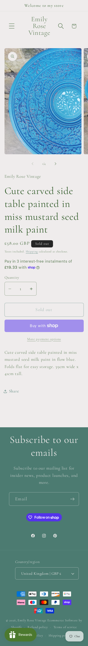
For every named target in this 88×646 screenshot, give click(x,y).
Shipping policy (60, 635)
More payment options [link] (44, 339)
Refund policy (38, 627)
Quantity (12, 277)
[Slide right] (55, 164)
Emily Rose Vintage (32, 620)
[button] (11, 26)
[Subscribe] (72, 499)
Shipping (32, 251)
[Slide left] (32, 164)
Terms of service (65, 627)
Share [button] (14, 391)
